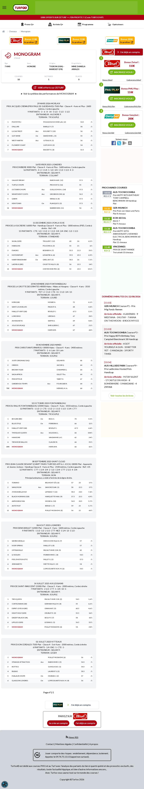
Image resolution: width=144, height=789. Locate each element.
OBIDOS (15, 365)
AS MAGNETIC (17, 321)
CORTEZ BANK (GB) (19, 604)
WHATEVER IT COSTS (20, 194)
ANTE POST (16, 506)
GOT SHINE (16, 136)
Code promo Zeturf (134, 80)
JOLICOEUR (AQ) (18, 325)
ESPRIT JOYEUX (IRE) (20, 608)
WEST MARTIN (17, 140)
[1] (112, 63)
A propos (93, 744)
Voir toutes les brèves (121, 395)
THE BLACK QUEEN (19, 433)
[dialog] (4, 784)
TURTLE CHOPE (18, 185)
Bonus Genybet (108, 133)
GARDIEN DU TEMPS (19, 384)
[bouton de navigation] (4, 7)
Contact (50, 744)
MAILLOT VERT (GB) (19, 311)
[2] (112, 90)
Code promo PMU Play (132, 106)
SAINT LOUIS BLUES (19, 307)
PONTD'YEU (16, 122)
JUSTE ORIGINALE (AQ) (21, 360)
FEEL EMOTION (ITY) (20, 559)
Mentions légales (63, 744)
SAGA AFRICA (17, 374)
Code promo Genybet (133, 133)
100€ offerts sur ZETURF (51, 87)
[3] (112, 116)
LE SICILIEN (16, 555)
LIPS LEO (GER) (17, 622)
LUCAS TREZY (17, 131)
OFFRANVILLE (17, 550)
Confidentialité (80, 744)
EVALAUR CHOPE (18, 676)
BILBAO (15, 671)
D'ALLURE (15, 127)
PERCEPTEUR (17, 379)
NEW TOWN (16, 203)
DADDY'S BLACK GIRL (20, 618)
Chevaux (13, 31)
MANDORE (16, 437)
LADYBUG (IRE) (17, 264)
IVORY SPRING (17, 545)
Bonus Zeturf (107, 80)
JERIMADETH (17, 564)
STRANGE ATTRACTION (21, 662)
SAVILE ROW (16, 487)
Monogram (25, 31)
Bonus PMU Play (109, 106)
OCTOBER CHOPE (19, 189)
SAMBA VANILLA (18, 541)
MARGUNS (16, 246)
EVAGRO (15, 250)
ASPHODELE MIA (18, 501)
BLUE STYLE (16, 423)
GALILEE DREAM (18, 180)
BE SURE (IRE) (17, 419)
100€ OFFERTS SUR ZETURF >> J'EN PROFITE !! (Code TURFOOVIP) (72, 17)
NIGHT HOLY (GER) (19, 613)
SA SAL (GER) (17, 241)
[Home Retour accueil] (21, 7)
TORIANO (15, 483)
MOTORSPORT (17, 255)
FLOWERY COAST (18, 145)
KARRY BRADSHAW (19, 260)
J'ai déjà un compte (85, 723)
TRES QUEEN (17, 599)
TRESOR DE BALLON (19, 442)
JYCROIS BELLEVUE (19, 492)
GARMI (14, 199)
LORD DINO (16, 316)
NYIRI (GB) (16, 302)
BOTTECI (15, 667)
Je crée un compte (58, 723)
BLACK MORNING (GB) (20, 496)
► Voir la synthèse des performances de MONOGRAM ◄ (49, 93)
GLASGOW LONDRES (20, 680)
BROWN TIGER (17, 370)
